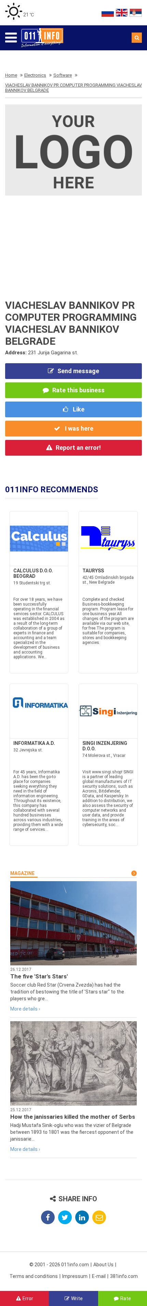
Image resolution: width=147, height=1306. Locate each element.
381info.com (124, 1276)
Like (77, 409)
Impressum (75, 1276)
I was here (78, 428)
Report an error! (78, 447)
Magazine (22, 873)
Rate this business (78, 390)
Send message (78, 371)
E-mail (99, 1276)
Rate (125, 1298)
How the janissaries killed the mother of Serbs (72, 1116)
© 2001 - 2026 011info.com (59, 1264)
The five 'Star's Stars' (39, 976)
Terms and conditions (34, 1276)
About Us (103, 1264)
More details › (25, 1009)
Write (77, 1298)
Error (28, 1298)
